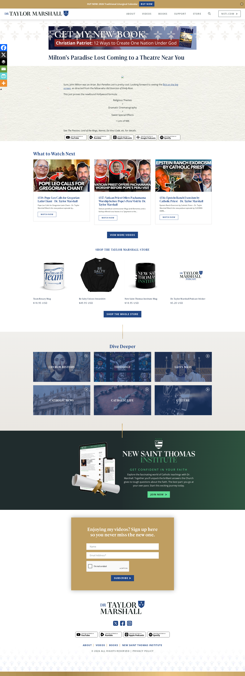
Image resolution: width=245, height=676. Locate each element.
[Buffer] (3, 61)
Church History (62, 367)
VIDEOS (100, 645)
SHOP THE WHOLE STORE (122, 314)
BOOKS (113, 645)
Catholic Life (122, 400)
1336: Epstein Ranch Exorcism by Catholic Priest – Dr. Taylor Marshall (181, 199)
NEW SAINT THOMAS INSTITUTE (142, 645)
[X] (3, 54)
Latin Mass (183, 367)
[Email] (3, 69)
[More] (3, 83)
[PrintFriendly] (3, 76)
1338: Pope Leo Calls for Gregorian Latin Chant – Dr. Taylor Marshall (58, 199)
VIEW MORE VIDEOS (122, 235)
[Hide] (1, 89)
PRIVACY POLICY (143, 651)
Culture (183, 400)
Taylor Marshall (36, 13)
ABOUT (87, 645)
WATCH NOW (47, 214)
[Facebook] (3, 47)
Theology (122, 367)
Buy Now (147, 4)
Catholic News (62, 400)
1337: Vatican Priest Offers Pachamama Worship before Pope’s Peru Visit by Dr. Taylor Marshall (122, 201)
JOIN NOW (157, 494)
